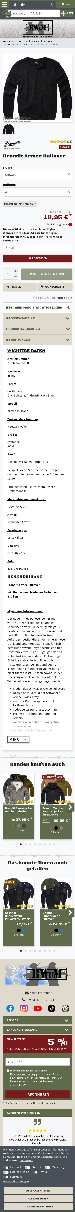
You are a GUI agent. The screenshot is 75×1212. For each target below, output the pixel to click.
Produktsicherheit (23, 329)
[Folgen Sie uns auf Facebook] (10, 1008)
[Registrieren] (23, 4)
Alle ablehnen (38, 1198)
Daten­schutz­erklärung (54, 1156)
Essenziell (15, 1167)
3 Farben (19, 830)
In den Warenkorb (48, 274)
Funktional (16, 1176)
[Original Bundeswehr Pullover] (56, 893)
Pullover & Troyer (17, 44)
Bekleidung (15, 41)
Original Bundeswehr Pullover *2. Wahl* (18, 916)
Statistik (36, 1167)
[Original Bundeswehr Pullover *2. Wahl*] (18, 893)
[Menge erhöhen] (15, 271)
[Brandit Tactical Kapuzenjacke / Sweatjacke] (56, 789)
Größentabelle (20, 318)
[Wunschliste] (53, 4)
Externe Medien (19, 1172)
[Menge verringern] (15, 277)
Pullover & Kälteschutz (38, 41)
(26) (69, 141)
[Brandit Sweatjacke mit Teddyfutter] (18, 789)
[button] (65, 4)
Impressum (26, 1160)
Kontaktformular (40, 993)
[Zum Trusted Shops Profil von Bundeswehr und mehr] (65, 1008)
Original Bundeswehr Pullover (51, 916)
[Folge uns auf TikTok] (51, 1008)
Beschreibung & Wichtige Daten (34, 308)
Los (70, 13)
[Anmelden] (16, 4)
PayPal (43, 1172)
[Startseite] (38, 29)
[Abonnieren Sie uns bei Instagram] (24, 1008)
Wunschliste (54, 286)
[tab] (37, 307)
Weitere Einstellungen (16, 1181)
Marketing (58, 1167)
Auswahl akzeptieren (38, 1206)
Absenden (39, 258)
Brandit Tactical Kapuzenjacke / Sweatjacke (52, 811)
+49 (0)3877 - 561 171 (39, 1000)
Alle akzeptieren (38, 1190)
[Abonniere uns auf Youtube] (38, 1008)
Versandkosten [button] (64, 297)
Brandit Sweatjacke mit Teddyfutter (18, 810)
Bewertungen (18, 340)
